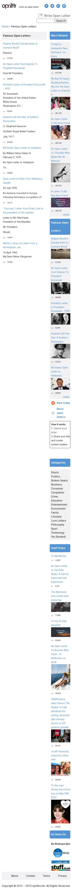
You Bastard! (58, 536)
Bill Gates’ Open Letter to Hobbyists (22, 147)
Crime (54, 496)
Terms (46, 875)
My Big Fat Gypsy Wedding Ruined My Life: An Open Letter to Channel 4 (60, 86)
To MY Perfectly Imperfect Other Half (60, 755)
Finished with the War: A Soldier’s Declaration (60, 337)
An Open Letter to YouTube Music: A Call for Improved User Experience (60, 574)
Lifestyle (56, 516)
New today (63, 403)
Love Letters (58, 520)
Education (56, 500)
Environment (58, 508)
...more (65, 214)
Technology (57, 532)
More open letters (61, 413)
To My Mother (58, 556)
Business (56, 484)
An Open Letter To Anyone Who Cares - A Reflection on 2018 (60, 654)
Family (55, 512)
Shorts (55, 472)
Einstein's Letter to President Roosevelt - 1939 (60, 307)
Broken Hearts (59, 480)
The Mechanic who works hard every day (59, 596)
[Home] (9, 6)
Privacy (62, 875)
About (14, 875)
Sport (54, 528)
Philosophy (57, 524)
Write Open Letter (57, 16)
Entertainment (59, 504)
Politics (55, 476)
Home (5, 26)
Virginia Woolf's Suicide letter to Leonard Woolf (59, 242)
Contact (30, 875)
